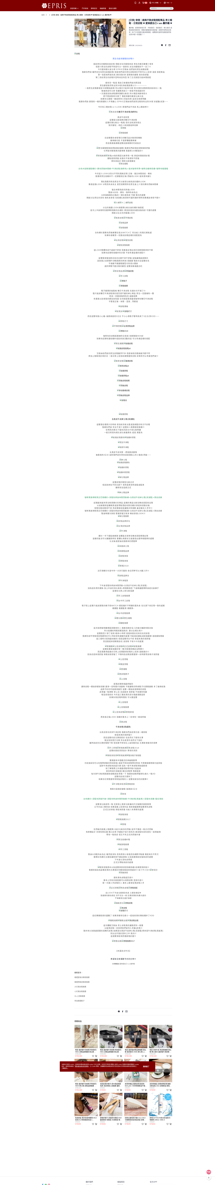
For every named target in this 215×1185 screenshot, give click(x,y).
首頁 (43, 15)
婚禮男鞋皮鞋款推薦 (82, 982)
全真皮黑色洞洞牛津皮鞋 (110, 732)
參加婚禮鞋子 (79, 1001)
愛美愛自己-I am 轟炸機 (127, 964)
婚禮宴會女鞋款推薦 (82, 977)
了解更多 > (65, 1068)
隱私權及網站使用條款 (81, 1066)
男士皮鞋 (122, 925)
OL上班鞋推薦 (79, 996)
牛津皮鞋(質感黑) (123, 727)
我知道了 (146, 1066)
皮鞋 (113, 64)
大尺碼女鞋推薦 (80, 987)
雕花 (121, 112)
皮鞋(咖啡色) (132, 112)
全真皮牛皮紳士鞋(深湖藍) (123, 419)
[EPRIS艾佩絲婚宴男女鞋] (53, 6)
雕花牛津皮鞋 (123, 291)
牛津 (124, 112)
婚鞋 (127, 64)
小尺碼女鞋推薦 (80, 991)
